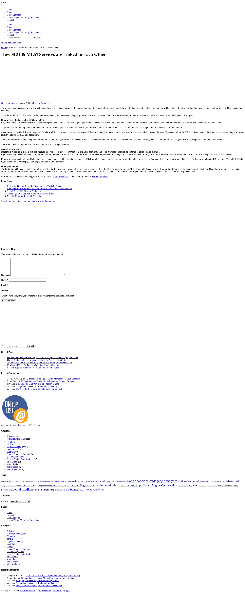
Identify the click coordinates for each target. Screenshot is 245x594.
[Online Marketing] (15, 422)
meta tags (88, 486)
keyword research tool (61, 486)
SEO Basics (12, 462)
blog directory (18, 425)
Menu (3, 2)
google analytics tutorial (188, 481)
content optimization (96, 481)
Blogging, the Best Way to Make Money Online (37, 384)
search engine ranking (185, 486)
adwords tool (44, 481)
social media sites (62, 490)
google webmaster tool (8, 486)
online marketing (107, 485)
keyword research (46, 486)
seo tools (11, 464)
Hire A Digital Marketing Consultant (23, 17)
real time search (124, 486)
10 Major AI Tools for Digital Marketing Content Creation (33, 365)
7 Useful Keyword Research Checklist (24, 196)
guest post (21, 486)
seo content (202, 486)
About (9, 12)
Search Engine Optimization (13, 201)
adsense (3, 481)
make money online (15, 456)
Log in (67, 590)
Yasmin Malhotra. (100, 176)
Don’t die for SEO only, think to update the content (39, 389)
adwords (11, 481)
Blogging (11, 441)
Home (9, 9)
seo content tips (212, 486)
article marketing (54, 481)
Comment (5, 275)
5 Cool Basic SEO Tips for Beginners (24, 191)
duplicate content (114, 481)
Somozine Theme (27, 590)
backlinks (64, 481)
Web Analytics (13, 469)
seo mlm (43, 201)
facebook (123, 481)
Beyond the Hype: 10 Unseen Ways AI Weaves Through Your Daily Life (39, 362)
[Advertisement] (122, 80)
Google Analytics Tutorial (18, 454)
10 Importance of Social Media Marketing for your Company (53, 379)
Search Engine (136, 486)
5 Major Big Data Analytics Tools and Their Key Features (33, 367)
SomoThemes (45, 590)
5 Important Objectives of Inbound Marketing (36, 386)
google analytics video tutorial (209, 481)
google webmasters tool (229, 481)
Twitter (73, 489)
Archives (5, 501)
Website (4, 290)
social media (12, 467)
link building (77, 485)
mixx (93, 486)
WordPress (57, 590)
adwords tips (35, 481)
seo (37, 201)
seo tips (51, 201)
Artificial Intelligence (16, 439)
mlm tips (31, 201)
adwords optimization (23, 481)
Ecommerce (12, 449)
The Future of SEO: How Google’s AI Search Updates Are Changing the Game (42, 357)
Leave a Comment (41, 103)
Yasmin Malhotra (60, 176)
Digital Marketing (15, 446)
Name (4, 280)
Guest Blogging (14, 15)
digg (105, 481)
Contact (10, 20)
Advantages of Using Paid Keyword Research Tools (30, 193)
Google (10, 451)
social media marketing (42, 489)
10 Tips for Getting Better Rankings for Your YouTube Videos (34, 186)
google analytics (167, 481)
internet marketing (31, 486)
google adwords (146, 481)
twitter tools (82, 490)
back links (71, 481)
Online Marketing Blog (11, 42)
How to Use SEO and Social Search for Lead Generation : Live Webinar (39, 188)
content (10, 444)
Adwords (11, 436)
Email (4, 285)
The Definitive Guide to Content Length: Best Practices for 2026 (36, 360)
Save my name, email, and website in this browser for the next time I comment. (39, 296)
